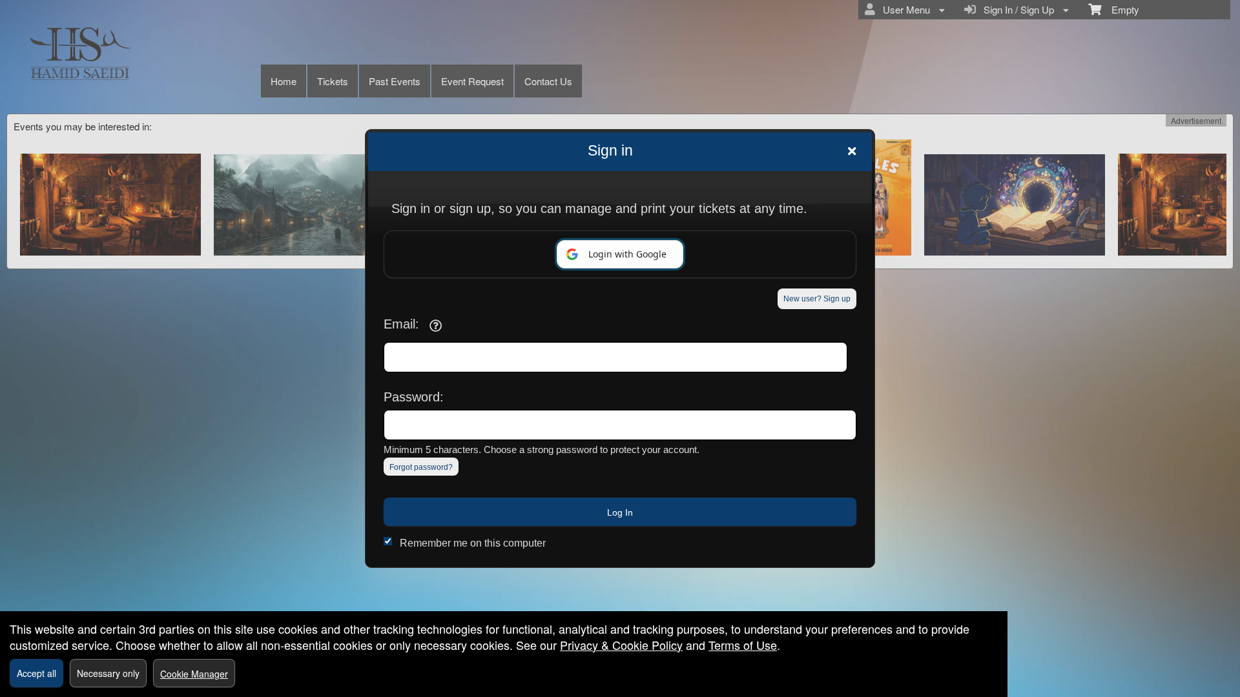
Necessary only (108, 673)
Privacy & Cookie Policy (621, 644)
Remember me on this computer (473, 543)
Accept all (36, 673)
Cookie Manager (194, 673)
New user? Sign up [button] (817, 298)
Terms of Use (742, 644)
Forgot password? (421, 467)
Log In (620, 512)
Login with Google (627, 254)
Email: (401, 324)
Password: (414, 397)
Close (852, 151)
